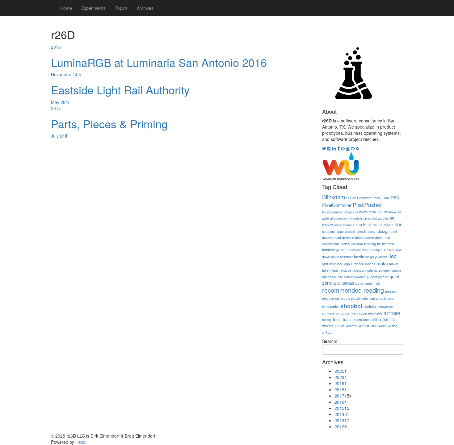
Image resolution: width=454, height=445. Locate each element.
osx (340, 277)
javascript (382, 257)
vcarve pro (330, 325)
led (393, 256)
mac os (370, 264)
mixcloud (345, 270)
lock (340, 264)
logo (347, 264)
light (325, 264)
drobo (379, 238)
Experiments (93, 8)
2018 (339, 389)
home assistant (342, 257)
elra (387, 238)
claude (377, 225)
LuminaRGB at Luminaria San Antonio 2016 (159, 62)
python (383, 277)
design (383, 231)
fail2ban (357, 244)
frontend (388, 244)
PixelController (336, 205)
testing (327, 320)
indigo (369, 257)
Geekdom (364, 198)
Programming (332, 212)
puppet (372, 277)
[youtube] (348, 148)
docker (369, 238)
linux (332, 264)
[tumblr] (339, 148)
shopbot (351, 305)
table (378, 313)
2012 (339, 426)
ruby (365, 298)
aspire (327, 225)
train (347, 319)
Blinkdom (333, 197)
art (392, 218)
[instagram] (329, 148)
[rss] (357, 148)
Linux (385, 198)
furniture (328, 249)
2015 (339, 408)
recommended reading (353, 290)
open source (392, 270)
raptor (359, 283)
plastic (348, 276)
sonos (339, 313)
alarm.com (341, 218)
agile (325, 218)
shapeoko (330, 306)
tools (337, 319)
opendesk (329, 276)
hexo (365, 250)
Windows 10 (392, 212)
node (369, 270)
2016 (56, 47)
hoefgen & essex (383, 250)
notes (378, 270)
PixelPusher (367, 204)
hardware (354, 250)
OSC (395, 197)
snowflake (386, 307)
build (367, 225)
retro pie (328, 298)
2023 (339, 377)
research (391, 291)
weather (351, 326)
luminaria (357, 264)
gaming (341, 250)
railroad (348, 283)
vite (342, 326)
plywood (360, 277)
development (331, 237)
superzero (366, 313)
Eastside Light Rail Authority (120, 89)
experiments (330, 244)
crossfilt (350, 231)
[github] (353, 148)
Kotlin (376, 198)
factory (345, 244)
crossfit (362, 231)
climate (388, 225)
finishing (370, 244)
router (356, 298)
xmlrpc (326, 332)
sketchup (370, 306)
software (328, 313)
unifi (366, 320)
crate (340, 231)
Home (66, 8)
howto (359, 256)
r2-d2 (337, 283)
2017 (339, 396)
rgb (337, 298)
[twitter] (324, 148)
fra (379, 244)
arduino (383, 218)
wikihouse (368, 325)
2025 (339, 371)
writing (392, 325)
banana (349, 225)
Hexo (80, 442)
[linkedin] (334, 148)
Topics (121, 8)
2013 (339, 420)
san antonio (378, 298)
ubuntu (357, 320)
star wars (351, 313)
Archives (145, 8)
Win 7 (367, 212)
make (382, 263)
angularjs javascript (363, 218)
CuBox (351, 198)
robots (345, 298)
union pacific (382, 319)
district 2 (348, 238)
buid (359, 225)
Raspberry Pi (352, 212)
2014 (56, 108)
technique (392, 313)
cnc (398, 224)
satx (391, 298)
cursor (372, 231)
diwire (359, 238)
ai (331, 218)
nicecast (358, 270)
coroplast (328, 231)
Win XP (377, 212)
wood (383, 326)
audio (338, 225)
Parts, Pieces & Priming (109, 123)
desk (394, 231)
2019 (339, 383)
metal (334, 270)
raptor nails (372, 283)
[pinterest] (343, 148)
